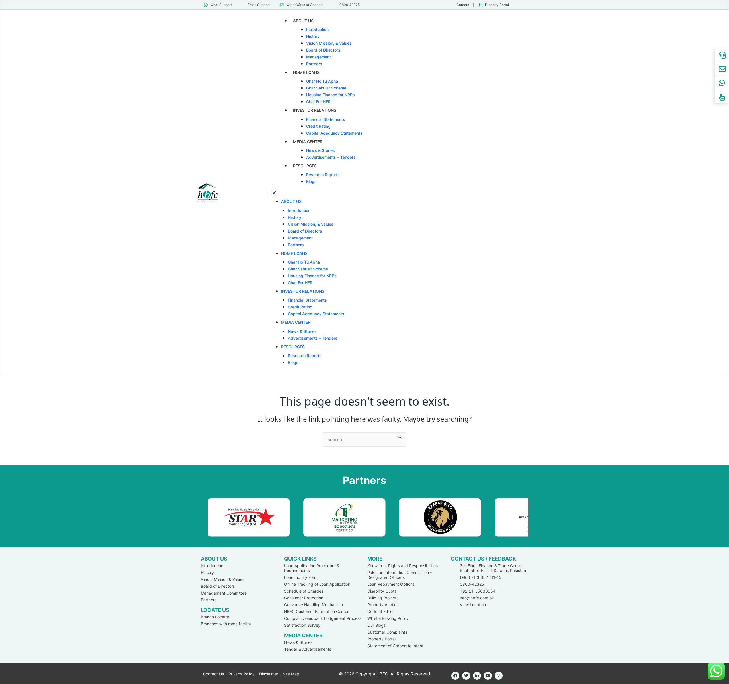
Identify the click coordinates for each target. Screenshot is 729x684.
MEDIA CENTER (307, 141)
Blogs (311, 181)
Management (318, 56)
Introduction (317, 29)
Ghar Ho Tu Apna (322, 81)
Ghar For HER (318, 101)
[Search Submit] (399, 435)
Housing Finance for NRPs (330, 94)
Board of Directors (323, 50)
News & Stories (320, 150)
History (313, 36)
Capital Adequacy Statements (334, 133)
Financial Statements (325, 119)
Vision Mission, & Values (329, 43)
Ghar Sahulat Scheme (326, 87)
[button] (399, 192)
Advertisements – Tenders (331, 157)
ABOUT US (303, 20)
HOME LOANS (306, 72)
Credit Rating (318, 126)
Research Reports (323, 174)
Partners (314, 63)
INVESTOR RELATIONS (314, 110)
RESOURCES (305, 165)
